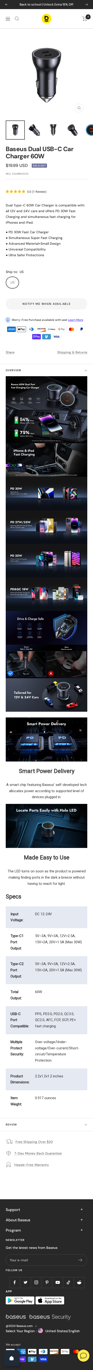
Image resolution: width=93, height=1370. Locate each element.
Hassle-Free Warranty (31, 1165)
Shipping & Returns (72, 352)
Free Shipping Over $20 (34, 1142)
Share (10, 352)
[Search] (17, 19)
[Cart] (84, 18)
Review (11, 1124)
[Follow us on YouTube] (57, 1282)
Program (13, 1230)
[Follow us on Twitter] (25, 1282)
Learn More (75, 320)
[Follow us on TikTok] (68, 1282)
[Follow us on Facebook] (14, 1282)
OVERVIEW (13, 370)
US (12, 282)
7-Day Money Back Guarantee (38, 1153)
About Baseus (18, 1219)
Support (13, 1209)
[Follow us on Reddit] (79, 1282)
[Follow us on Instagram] (36, 1282)
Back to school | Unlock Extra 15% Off (46, 4)
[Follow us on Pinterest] (46, 1282)
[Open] (12, 1358)
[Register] (80, 1260)
